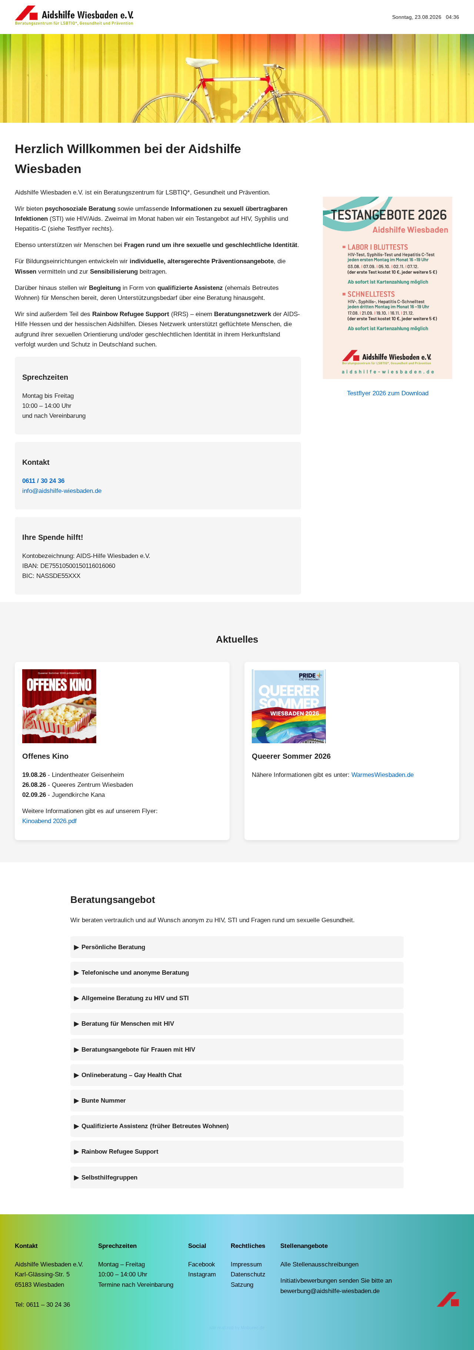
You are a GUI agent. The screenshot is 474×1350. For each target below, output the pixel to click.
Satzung (242, 1284)
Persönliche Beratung (113, 947)
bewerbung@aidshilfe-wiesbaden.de (330, 1291)
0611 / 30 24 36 (43, 480)
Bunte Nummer (103, 1100)
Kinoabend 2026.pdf (49, 821)
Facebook (201, 1264)
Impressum (246, 1264)
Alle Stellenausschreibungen (319, 1264)
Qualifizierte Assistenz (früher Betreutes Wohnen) (155, 1126)
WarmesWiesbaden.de (382, 774)
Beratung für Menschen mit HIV (127, 1023)
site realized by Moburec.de (237, 1327)
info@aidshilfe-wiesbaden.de (61, 490)
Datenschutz (248, 1274)
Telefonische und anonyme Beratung (135, 972)
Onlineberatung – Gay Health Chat (131, 1075)
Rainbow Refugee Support (119, 1151)
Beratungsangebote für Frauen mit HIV (138, 1049)
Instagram (202, 1274)
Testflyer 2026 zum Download (387, 393)
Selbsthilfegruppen (109, 1177)
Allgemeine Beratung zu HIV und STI (135, 998)
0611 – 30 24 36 (48, 1304)
